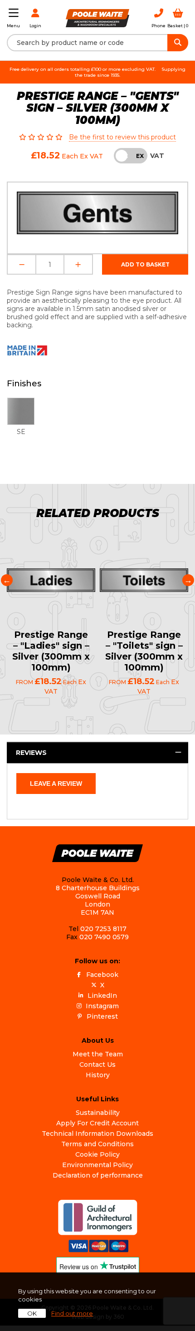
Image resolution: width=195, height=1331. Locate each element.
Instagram (102, 1006)
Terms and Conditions (97, 1144)
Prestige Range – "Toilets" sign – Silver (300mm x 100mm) (144, 651)
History (98, 1075)
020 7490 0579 (104, 937)
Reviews (31, 753)
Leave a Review (56, 783)
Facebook (102, 975)
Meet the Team (98, 1054)
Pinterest (102, 1016)
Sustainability (98, 1113)
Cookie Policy (97, 1154)
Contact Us (97, 1064)
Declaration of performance (98, 1175)
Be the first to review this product (122, 137)
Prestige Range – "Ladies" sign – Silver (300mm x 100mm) (51, 651)
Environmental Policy (97, 1165)
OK (32, 1313)
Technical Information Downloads (97, 1133)
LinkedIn (102, 995)
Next (188, 580)
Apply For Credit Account (97, 1123)
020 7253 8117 (103, 929)
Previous (7, 580)
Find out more (72, 1313)
